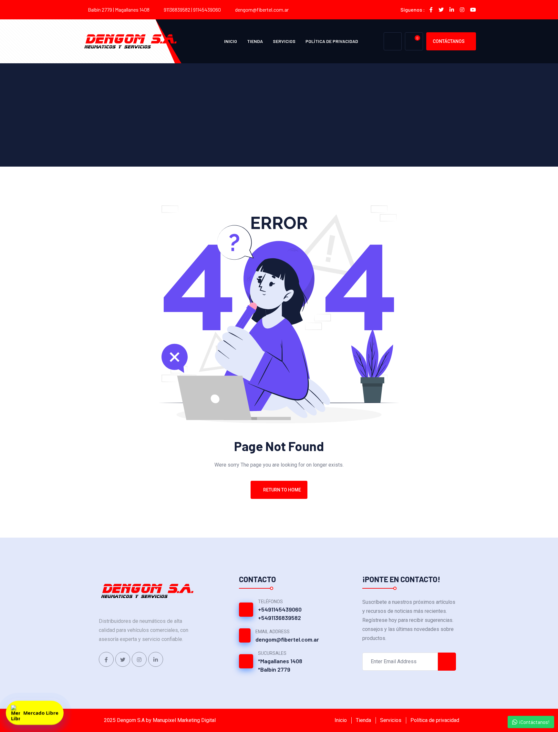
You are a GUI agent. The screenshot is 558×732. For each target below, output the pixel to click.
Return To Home (282, 489)
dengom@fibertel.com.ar (262, 9)
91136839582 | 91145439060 (192, 9)
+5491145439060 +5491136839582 (280, 613)
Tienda (255, 41)
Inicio (230, 41)
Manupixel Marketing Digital (184, 720)
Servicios (284, 41)
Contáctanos (449, 41)
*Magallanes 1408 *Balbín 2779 (280, 665)
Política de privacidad (331, 41)
